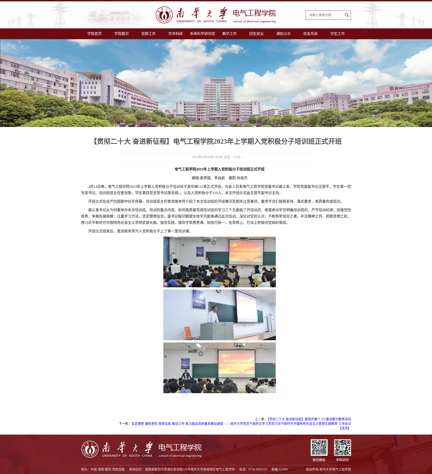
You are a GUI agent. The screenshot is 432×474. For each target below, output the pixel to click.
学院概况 (121, 34)
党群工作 (148, 34)
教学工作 (229, 34)
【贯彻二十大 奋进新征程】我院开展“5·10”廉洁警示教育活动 (309, 419)
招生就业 (256, 34)
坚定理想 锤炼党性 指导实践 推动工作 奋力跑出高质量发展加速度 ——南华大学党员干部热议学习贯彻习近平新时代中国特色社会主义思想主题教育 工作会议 (241, 423)
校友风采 (310, 34)
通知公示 (283, 34)
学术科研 (175, 34)
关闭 (345, 428)
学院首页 (94, 34)
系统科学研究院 (202, 34)
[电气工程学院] (216, 15)
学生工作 (337, 34)
